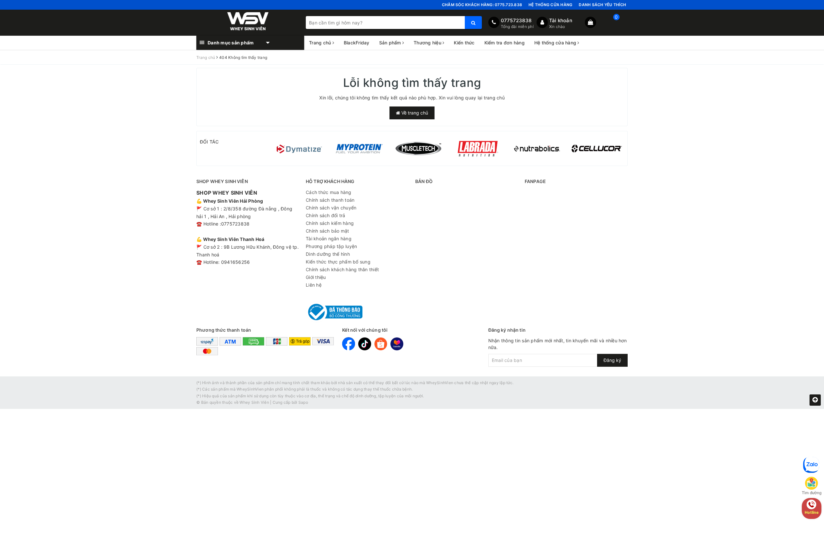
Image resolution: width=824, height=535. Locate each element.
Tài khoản (560, 20)
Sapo (303, 402)
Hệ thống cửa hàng (550, 4)
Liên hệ (314, 285)
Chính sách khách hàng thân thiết (342, 269)
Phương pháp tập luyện (331, 246)
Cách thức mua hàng (328, 192)
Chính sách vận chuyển (331, 207)
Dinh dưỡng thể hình (328, 254)
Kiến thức (464, 42)
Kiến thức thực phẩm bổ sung (338, 261)
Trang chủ (320, 42)
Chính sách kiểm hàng (330, 223)
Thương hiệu (428, 42)
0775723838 (516, 20)
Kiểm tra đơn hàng (504, 42)
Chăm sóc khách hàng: (482, 4)
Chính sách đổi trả (325, 215)
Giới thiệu (316, 277)
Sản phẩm (390, 42)
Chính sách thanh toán (330, 200)
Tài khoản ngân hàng (328, 238)
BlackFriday (357, 42)
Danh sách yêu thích (602, 4)
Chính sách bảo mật (327, 231)
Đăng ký (612, 360)
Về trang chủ (414, 112)
